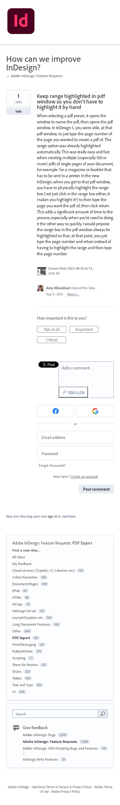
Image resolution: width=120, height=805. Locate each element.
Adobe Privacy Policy (65, 791)
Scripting (19, 658)
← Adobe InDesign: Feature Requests (34, 75)
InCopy (17, 604)
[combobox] (56, 713)
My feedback (22, 563)
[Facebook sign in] (55, 411)
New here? (75, 476)
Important (86, 330)
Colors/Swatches (25, 577)
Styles (17, 671)
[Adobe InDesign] (21, 22)
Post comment (96, 489)
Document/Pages (25, 584)
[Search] (103, 713)
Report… (73, 294)
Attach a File (76, 392)
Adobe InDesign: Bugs (40, 734)
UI (14, 691)
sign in (52, 516)
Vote (18, 111)
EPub (16, 590)
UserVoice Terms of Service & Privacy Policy (62, 787)
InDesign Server (24, 610)
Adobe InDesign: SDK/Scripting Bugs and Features (61, 748)
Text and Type (22, 685)
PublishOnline (22, 651)
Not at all (55, 330)
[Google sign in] (95, 411)
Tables (17, 678)
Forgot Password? (52, 465)
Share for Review (25, 664)
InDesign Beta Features (41, 759)
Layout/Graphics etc (27, 617)
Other (16, 631)
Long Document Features (31, 624)
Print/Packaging (24, 644)
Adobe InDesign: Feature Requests (41, 543)
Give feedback (35, 727)
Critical (56, 340)
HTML (17, 597)
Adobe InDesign (18, 787)
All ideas (18, 557)
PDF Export (82, 543)
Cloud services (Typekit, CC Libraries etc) (43, 570)
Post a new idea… (26, 550)
